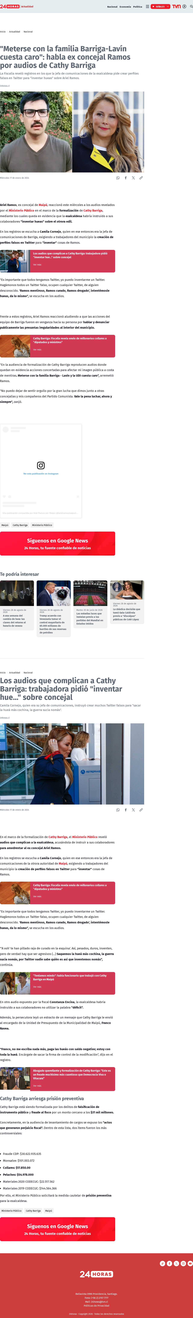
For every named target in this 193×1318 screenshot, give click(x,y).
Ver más (37, 264)
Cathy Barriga (20, 525)
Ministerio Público (42, 525)
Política (137, 6)
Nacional (112, 6)
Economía (125, 6)
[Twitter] (133, 178)
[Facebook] (126, 178)
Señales (160, 6)
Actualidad (14, 31)
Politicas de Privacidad (96, 1305)
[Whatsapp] (118, 178)
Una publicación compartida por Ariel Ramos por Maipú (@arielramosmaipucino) (41, 513)
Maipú (5, 525)
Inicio (3, 31)
